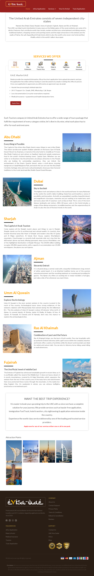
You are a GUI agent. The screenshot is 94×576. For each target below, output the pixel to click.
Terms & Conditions (55, 512)
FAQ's (51, 537)
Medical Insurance (12, 537)
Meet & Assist (10, 533)
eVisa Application (39, 9)
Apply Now (16, 103)
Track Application (79, 9)
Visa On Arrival (64, 9)
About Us (52, 502)
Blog (50, 540)
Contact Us (52, 530)
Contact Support (54, 505)
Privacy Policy (53, 509)
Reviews (51, 519)
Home (28, 9)
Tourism (8, 540)
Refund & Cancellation (56, 516)
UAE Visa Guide (54, 533)
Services (51, 9)
